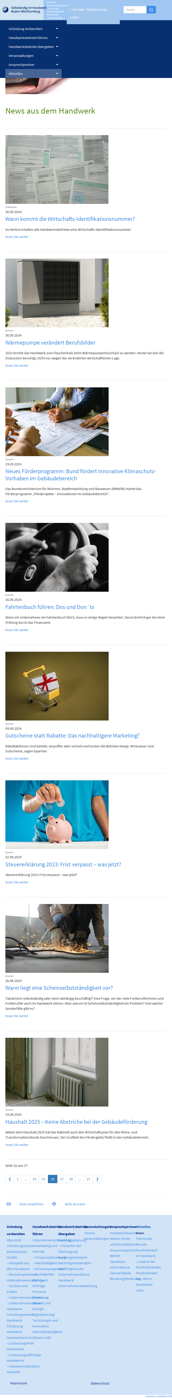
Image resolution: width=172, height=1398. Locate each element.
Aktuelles (16, 73)
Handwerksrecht (19, 1337)
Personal (39, 1291)
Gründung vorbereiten (26, 28)
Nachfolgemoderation (74, 1263)
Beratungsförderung (125, 1278)
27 (88, 1179)
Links (140, 1290)
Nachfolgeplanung (72, 1240)
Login (74, 17)
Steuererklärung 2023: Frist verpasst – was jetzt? (63, 864)
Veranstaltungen (21, 55)
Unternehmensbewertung (77, 1286)
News (140, 1233)
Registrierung (96, 9)
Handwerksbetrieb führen (28, 37)
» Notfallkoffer (43, 1274)
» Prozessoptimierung (49, 1257)
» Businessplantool (21, 1274)
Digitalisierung (43, 1314)
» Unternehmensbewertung (28, 1297)
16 (52, 1179)
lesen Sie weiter (17, 236)
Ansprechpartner (21, 64)
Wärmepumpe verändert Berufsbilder (50, 342)
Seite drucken (75, 1204)
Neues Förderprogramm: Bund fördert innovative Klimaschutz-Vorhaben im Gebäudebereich (80, 474)
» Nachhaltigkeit (44, 1263)
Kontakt (79, 9)
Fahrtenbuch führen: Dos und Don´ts (49, 607)
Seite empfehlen (31, 1204)
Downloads (144, 1284)
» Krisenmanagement (48, 1268)
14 (34, 1179)
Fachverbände (120, 1273)
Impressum (18, 1383)
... (25, 1179)
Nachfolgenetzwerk (72, 1257)
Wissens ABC (42, 1337)
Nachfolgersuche (71, 1268)
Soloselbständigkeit (47, 1331)
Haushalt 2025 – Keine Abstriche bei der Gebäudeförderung (76, 1121)
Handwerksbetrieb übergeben (31, 46)
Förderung (40, 1297)
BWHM (115, 1255)
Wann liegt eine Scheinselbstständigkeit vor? (59, 987)
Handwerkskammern (126, 1233)
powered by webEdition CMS (159, 1396)
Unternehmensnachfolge (25, 1280)
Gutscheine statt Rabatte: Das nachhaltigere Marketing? (72, 735)
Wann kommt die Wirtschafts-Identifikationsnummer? (70, 218)
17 (62, 1179)
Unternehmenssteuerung (51, 1240)
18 (71, 1179)
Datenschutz (100, 1383)
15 (43, 1179)
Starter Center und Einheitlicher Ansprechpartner (123, 1244)
